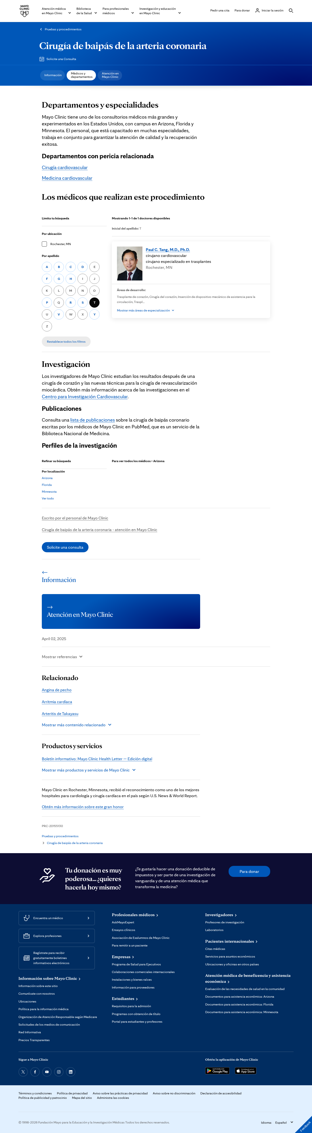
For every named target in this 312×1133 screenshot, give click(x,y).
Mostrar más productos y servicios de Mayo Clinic (86, 770)
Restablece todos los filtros (66, 341)
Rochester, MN (60, 244)
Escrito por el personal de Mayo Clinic (75, 517)
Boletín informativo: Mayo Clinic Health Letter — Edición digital (97, 758)
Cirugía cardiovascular (65, 167)
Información (53, 75)
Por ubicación (52, 234)
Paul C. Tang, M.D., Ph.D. (168, 249)
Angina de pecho (57, 689)
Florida (47, 485)
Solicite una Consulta (61, 59)
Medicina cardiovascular (67, 178)
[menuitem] (52, 75)
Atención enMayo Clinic (110, 75)
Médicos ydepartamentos (82, 75)
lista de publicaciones (92, 420)
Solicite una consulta (65, 547)
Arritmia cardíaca (57, 701)
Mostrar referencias (59, 656)
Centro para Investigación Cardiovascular (85, 396)
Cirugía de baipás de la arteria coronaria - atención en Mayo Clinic (99, 529)
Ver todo (48, 498)
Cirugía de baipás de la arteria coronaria (123, 45)
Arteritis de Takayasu (60, 713)
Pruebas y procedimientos (63, 29)
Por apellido (50, 256)
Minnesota (49, 491)
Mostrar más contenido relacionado (73, 724)
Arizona (47, 478)
